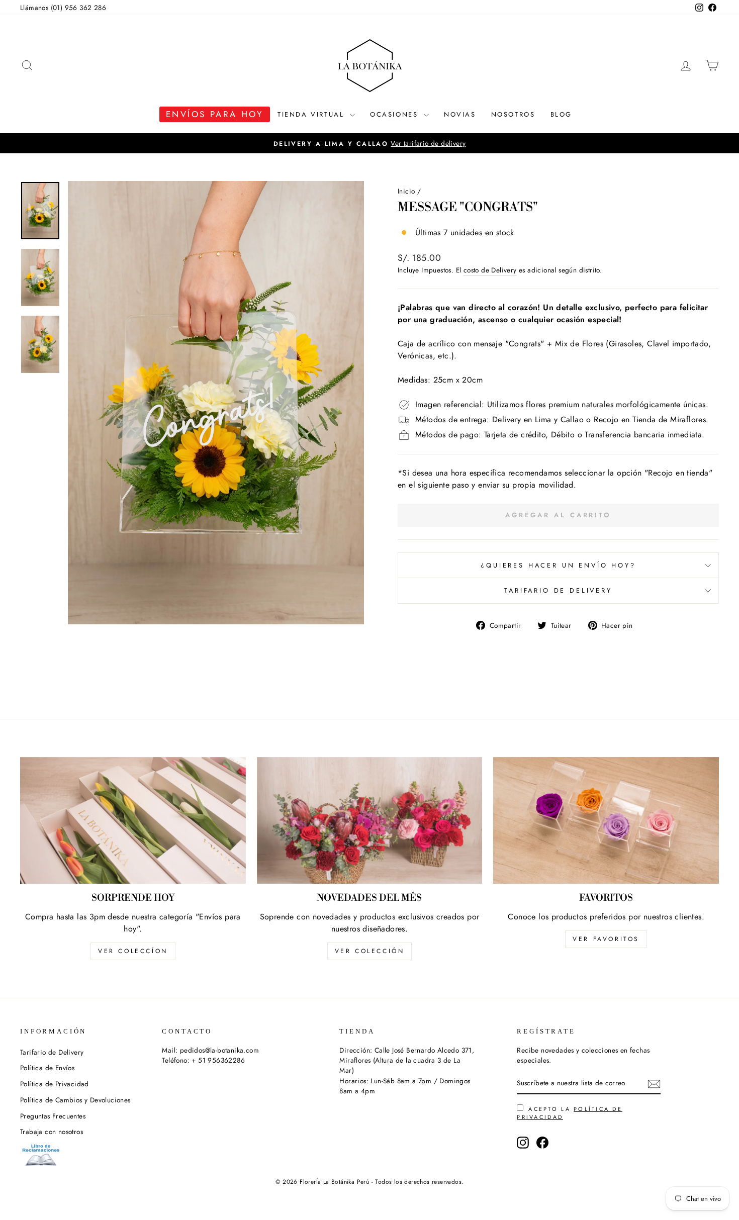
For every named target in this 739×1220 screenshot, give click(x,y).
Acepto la (569, 1113)
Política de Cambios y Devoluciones (75, 1100)
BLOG (561, 114)
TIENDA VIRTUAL (312, 114)
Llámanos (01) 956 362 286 (63, 8)
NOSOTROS (513, 114)
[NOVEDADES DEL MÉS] (370, 820)
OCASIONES (395, 114)
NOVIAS (460, 114)
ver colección (370, 951)
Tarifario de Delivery (558, 590)
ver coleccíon (133, 951)
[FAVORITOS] (606, 820)
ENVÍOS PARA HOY (214, 114)
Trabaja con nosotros (51, 1132)
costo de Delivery (490, 270)
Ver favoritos (606, 939)
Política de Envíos (47, 1068)
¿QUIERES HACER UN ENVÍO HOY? (558, 565)
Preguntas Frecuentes (52, 1116)
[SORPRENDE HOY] (133, 820)
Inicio (406, 191)
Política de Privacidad (54, 1084)
